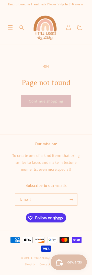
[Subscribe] (71, 199)
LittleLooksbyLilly (43, 258)
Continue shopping (46, 101)
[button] (10, 27)
